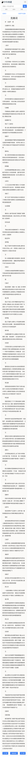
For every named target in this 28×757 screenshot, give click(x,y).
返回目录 (14, 753)
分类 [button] (14, 9)
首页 (6, 9)
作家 (22, 9)
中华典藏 (8, 1)
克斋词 (4, 13)
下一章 (22, 753)
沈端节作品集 (22, 13)
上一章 (5, 753)
